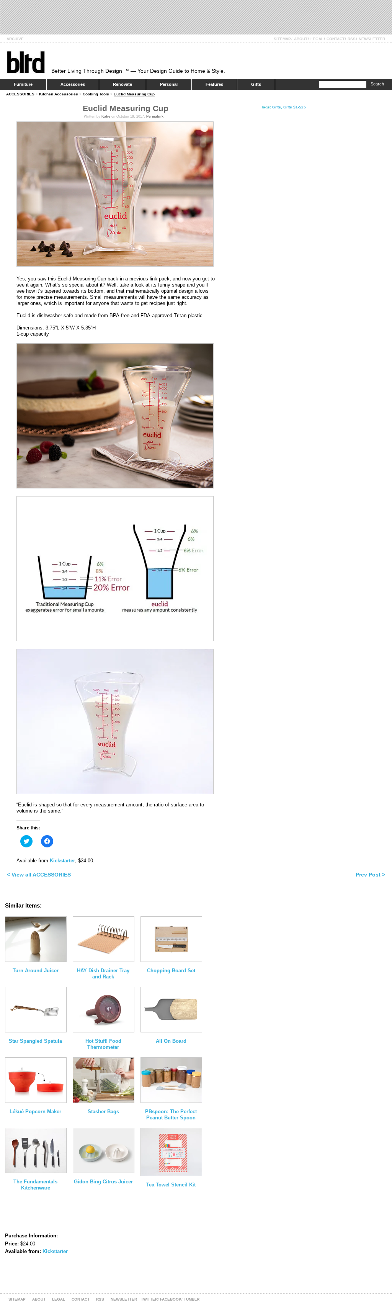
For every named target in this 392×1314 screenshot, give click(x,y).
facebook (170, 1299)
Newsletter (372, 39)
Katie (105, 116)
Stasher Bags (103, 1111)
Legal (316, 39)
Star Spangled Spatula (35, 1041)
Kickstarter (62, 860)
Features (214, 84)
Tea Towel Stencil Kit (171, 1185)
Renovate (122, 84)
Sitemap (282, 39)
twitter (149, 1299)
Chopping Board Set (171, 970)
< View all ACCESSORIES (39, 875)
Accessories (72, 84)
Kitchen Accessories (58, 94)
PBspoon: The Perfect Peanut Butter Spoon (171, 1115)
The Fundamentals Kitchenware (35, 1185)
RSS (352, 39)
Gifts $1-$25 (294, 107)
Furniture (23, 84)
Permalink (154, 116)
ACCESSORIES (20, 94)
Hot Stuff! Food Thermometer (103, 1044)
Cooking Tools (96, 94)
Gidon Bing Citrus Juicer (103, 1182)
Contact (336, 39)
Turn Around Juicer (36, 970)
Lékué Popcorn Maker (35, 1111)
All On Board (171, 1041)
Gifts (256, 84)
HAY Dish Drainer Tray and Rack (103, 974)
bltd (25, 62)
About (300, 39)
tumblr (191, 1299)
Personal (169, 84)
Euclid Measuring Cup (134, 94)
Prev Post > (370, 875)
